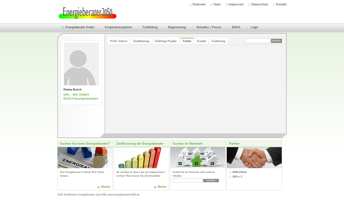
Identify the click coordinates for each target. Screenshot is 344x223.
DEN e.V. (238, 176)
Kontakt (281, 4)
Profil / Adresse (118, 41)
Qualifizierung (141, 41)
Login (254, 27)
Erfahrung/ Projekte (166, 41)
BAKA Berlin (240, 172)
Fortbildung (150, 27)
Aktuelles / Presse (208, 27)
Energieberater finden (80, 27)
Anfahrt (187, 41)
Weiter (105, 186)
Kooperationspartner (118, 27)
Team (217, 4)
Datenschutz (259, 4)
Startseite (198, 4)
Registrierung (177, 27)
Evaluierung (218, 41)
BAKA (236, 27)
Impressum (236, 4)
